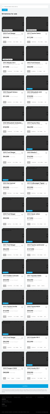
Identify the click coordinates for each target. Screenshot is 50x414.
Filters (5, 9)
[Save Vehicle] (22, 34)
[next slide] (23, 24)
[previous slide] (2, 24)
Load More (24, 386)
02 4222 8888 (4, 405)
